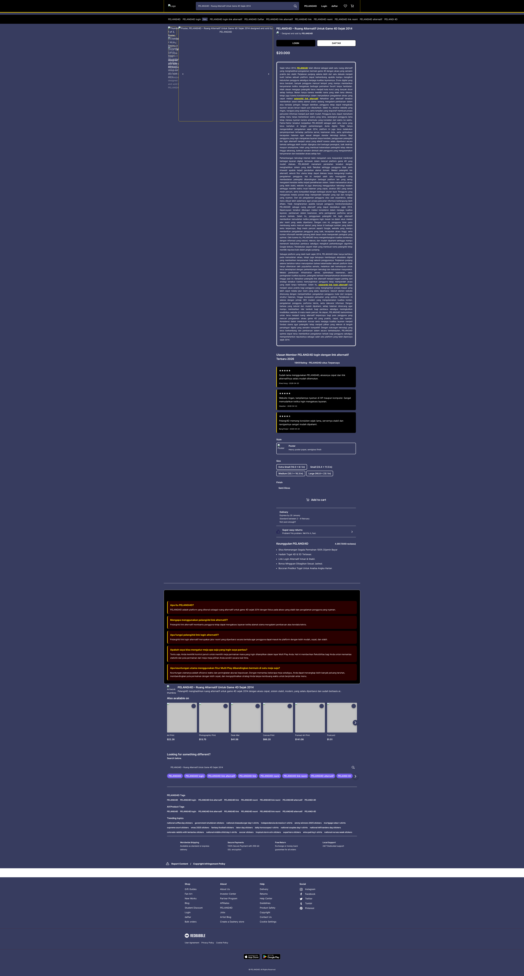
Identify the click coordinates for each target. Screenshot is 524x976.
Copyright (265, 912)
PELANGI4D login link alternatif (226, 19)
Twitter (308, 898)
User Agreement (192, 942)
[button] (172, 31)
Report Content (179, 863)
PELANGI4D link (303, 19)
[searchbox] (262, 767)
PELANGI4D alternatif (371, 19)
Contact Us (266, 917)
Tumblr (308, 903)
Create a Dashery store (232, 921)
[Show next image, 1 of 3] (268, 74)
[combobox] (247, 6)
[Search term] (295, 6)
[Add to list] (193, 706)
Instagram (310, 889)
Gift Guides (190, 889)
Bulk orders (190, 921)
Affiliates (224, 903)
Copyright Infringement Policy (209, 863)
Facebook (310, 894)
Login (187, 912)
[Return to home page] (180, 6)
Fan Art (188, 893)
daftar (188, 917)
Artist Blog (225, 917)
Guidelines (265, 903)
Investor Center (228, 893)
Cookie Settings (268, 921)
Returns (264, 893)
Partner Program (228, 898)
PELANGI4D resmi (323, 19)
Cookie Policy (222, 942)
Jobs (222, 912)
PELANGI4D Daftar (254, 19)
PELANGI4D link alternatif (279, 19)
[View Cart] (352, 6)
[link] (175, 776)
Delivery (264, 889)
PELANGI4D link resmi (346, 19)
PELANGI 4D (391, 19)
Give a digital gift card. (306, 522)
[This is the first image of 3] (183, 74)
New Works (190, 898)
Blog (187, 903)
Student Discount (194, 907)
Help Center (266, 898)
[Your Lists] (345, 6)
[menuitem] (174, 19)
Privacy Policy (207, 942)
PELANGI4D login (195, 19)
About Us (225, 889)
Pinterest (309, 908)
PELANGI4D (174, 19)
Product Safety (267, 907)
